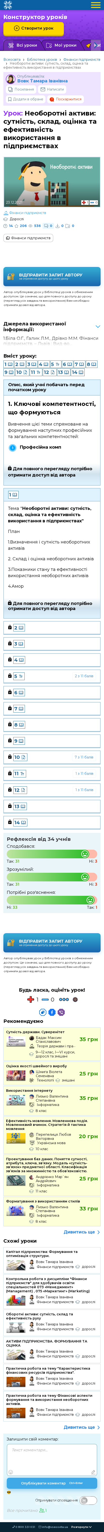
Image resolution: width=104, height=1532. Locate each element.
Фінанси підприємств (81, 59)
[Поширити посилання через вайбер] (61, 1012)
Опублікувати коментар (52, 1483)
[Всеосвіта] (7, 5)
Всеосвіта (12, 59)
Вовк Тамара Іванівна (42, 81)
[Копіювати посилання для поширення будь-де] (42, 1012)
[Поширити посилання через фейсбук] (52, 1012)
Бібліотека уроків (42, 59)
